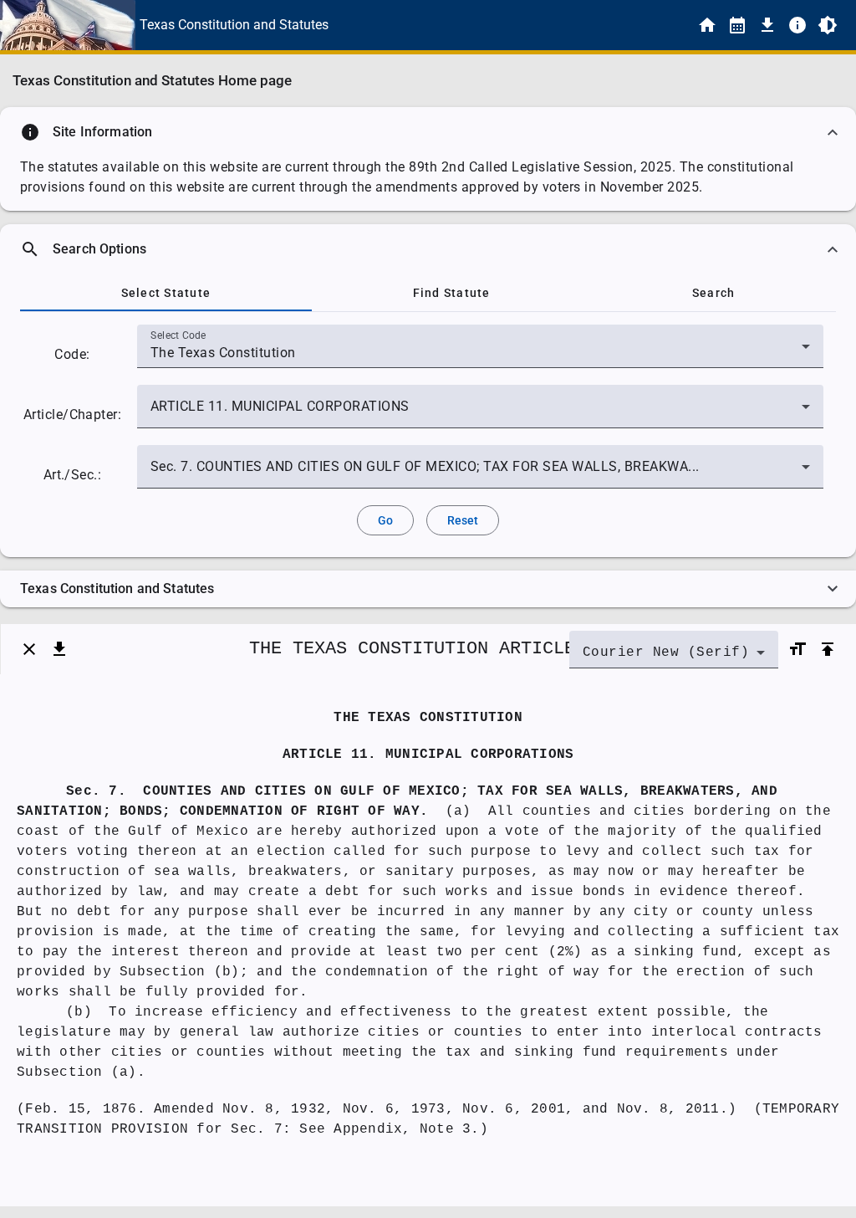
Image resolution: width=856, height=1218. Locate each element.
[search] (428, 249)
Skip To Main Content (511, 25)
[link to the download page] (767, 25)
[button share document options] (59, 649)
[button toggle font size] (797, 649)
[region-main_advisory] (428, 132)
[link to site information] (797, 25)
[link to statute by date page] (737, 25)
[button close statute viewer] (29, 649)
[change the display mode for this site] (828, 25)
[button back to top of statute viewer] (828, 649)
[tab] (166, 292)
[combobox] (480, 353)
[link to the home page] (707, 25)
